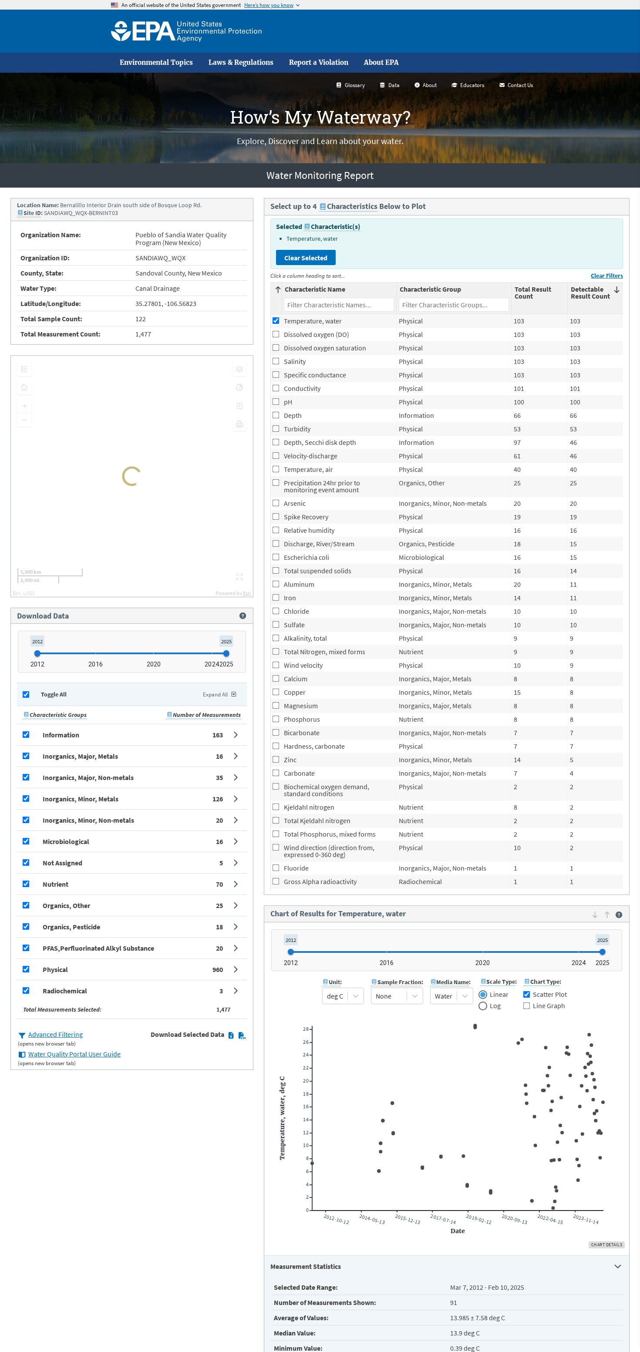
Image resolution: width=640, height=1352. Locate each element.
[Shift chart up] (607, 914)
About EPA (381, 63)
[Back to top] (616, 1328)
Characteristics (352, 206)
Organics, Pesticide (71, 927)
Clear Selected (305, 257)
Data (394, 85)
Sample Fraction (399, 982)
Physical (55, 969)
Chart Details (607, 1245)
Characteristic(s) (335, 226)
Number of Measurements (207, 715)
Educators (472, 85)
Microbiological (66, 841)
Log (495, 1006)
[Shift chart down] (595, 914)
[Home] (186, 31)
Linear (499, 995)
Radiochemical (65, 991)
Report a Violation (318, 63)
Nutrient (55, 884)
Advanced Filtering (55, 1034)
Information (61, 735)
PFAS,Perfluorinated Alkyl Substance (98, 948)
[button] (132, 734)
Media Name (452, 982)
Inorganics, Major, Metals (80, 756)
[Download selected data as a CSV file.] (242, 1035)
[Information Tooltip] (243, 616)
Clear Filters (607, 275)
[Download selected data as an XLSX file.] (231, 1035)
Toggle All (54, 694)
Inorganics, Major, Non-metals (88, 777)
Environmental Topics (156, 63)
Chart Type (544, 981)
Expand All (215, 694)
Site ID (32, 213)
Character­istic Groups (58, 715)
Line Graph (549, 1005)
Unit (334, 982)
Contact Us (520, 85)
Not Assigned (62, 863)
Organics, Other (66, 905)
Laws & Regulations (241, 63)
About (430, 85)
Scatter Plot (550, 994)
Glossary (355, 85)
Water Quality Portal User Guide (74, 1053)
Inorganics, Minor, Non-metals (88, 820)
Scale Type (500, 981)
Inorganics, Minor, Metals (80, 799)
